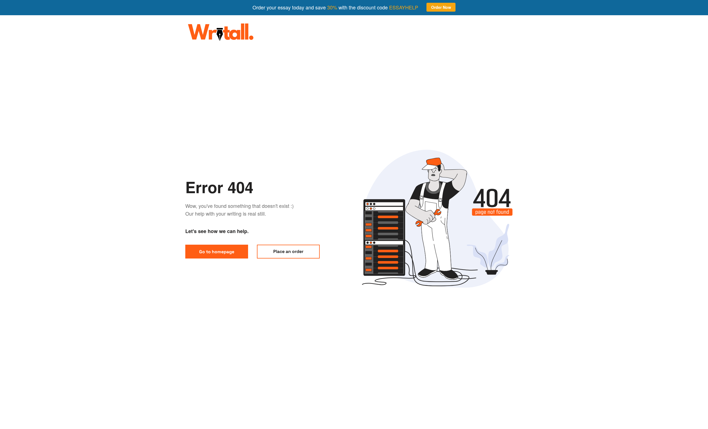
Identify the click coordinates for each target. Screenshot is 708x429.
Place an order (288, 251)
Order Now (441, 7)
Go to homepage (216, 252)
